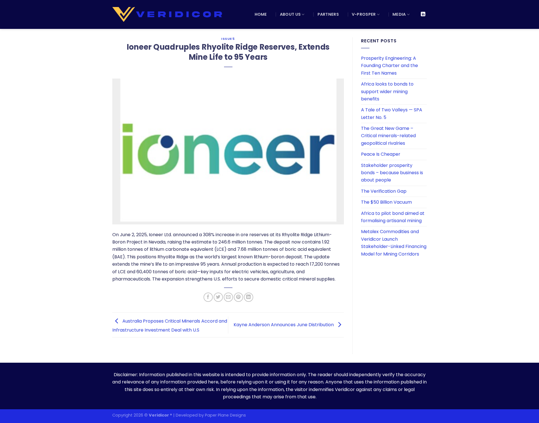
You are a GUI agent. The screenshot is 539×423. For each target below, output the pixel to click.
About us (290, 14)
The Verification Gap (383, 191)
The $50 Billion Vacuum (386, 202)
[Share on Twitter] (218, 297)
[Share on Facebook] (208, 297)
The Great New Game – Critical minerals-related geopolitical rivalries (388, 135)
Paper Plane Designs (225, 415)
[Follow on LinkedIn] (423, 14)
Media (399, 14)
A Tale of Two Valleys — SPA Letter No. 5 (391, 113)
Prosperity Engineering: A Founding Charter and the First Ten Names (389, 65)
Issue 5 (228, 38)
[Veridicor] (168, 14)
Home (261, 14)
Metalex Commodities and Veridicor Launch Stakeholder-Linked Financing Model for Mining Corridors (393, 242)
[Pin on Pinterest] (238, 297)
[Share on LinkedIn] (248, 297)
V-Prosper (364, 14)
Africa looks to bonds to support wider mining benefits (387, 91)
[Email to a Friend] (228, 297)
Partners (328, 14)
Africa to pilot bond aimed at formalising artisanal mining (392, 217)
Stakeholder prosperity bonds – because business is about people (392, 172)
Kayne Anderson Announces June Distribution (284, 324)
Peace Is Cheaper (380, 154)
